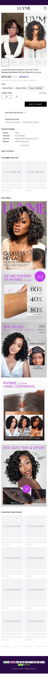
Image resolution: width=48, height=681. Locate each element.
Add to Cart (35, 104)
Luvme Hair (20, 669)
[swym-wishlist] (6, 8)
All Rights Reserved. (30, 669)
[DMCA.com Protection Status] (24, 665)
